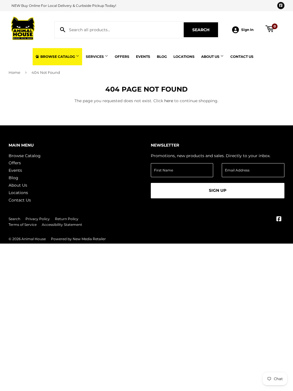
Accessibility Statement (62, 224)
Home (14, 72)
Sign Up (217, 190)
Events (143, 56)
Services (95, 56)
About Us (210, 56)
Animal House (33, 239)
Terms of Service (23, 224)
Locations (184, 56)
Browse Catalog (57, 56)
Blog (162, 56)
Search (205, 29)
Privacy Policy (37, 219)
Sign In (247, 29)
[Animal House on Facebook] (279, 219)
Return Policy (66, 219)
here (168, 100)
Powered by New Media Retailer (78, 239)
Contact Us (242, 56)
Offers (122, 56)
